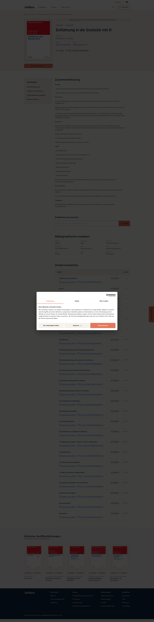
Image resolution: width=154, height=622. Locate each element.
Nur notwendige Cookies (51, 325)
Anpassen (76, 325)
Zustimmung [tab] (50, 301)
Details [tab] (77, 301)
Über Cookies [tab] (104, 301)
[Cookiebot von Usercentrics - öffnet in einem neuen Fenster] (107, 295)
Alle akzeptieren (103, 325)
